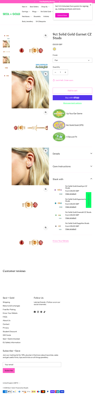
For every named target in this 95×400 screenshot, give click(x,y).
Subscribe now (88, 200)
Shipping (6, 302)
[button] (45, 6)
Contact (6, 324)
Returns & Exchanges (11, 306)
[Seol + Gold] (11, 14)
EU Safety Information (12, 342)
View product (70, 194)
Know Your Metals (61, 241)
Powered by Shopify (22, 388)
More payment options (72, 103)
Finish (55, 55)
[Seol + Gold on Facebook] (34, 312)
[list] (30, 147)
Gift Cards (7, 335)
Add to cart (72, 90)
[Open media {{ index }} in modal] (30, 51)
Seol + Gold (11, 388)
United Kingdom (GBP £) (10, 383)
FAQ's (5, 317)
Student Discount (10, 331)
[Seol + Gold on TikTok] (44, 312)
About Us (6, 320)
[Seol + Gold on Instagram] (38, 312)
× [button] (90, 4)
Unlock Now (62, 15)
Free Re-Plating (9, 309)
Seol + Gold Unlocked (11, 339)
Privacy (6, 328)
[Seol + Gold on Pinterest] (41, 312)
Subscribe (9, 370)
